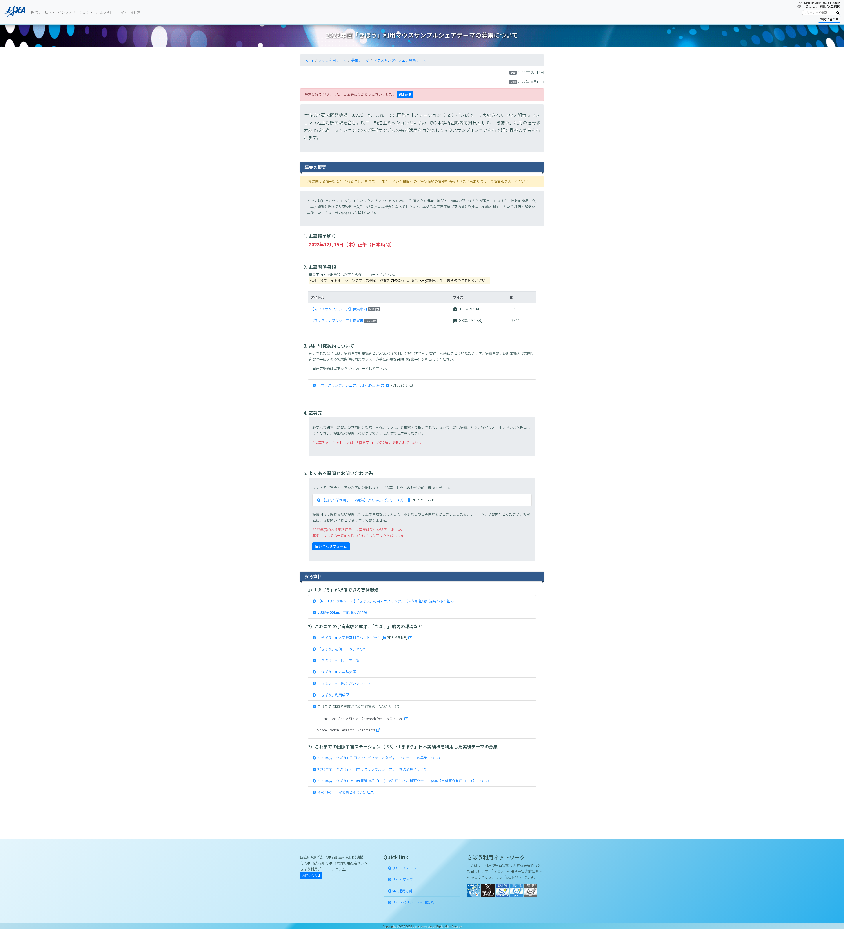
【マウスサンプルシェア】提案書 (337, 320)
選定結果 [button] (405, 94)
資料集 (135, 12)
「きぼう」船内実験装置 (336, 671)
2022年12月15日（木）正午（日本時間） (352, 244)
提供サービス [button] (41, 12)
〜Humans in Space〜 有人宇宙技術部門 (820, 2)
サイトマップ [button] (402, 879)
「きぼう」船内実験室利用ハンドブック (349, 637)
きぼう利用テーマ (332, 60)
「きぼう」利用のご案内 (821, 6)
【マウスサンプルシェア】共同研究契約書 (350, 385)
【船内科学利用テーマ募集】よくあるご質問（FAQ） (364, 500)
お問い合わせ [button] (829, 19)
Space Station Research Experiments (346, 730)
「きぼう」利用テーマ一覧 (338, 660)
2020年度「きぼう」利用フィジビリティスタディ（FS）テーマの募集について (379, 757)
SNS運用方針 (402, 890)
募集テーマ (360, 60)
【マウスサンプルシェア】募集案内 (339, 309)
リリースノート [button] (404, 868)
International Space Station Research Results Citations (360, 718)
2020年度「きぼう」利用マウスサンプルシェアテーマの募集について (372, 769)
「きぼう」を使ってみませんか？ (343, 648)
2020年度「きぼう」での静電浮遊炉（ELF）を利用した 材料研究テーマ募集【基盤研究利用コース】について (403, 780)
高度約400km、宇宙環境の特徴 (342, 612)
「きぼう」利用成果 (333, 694)
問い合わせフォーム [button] (331, 546)
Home (308, 60)
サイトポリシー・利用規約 (413, 902)
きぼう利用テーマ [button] (110, 12)
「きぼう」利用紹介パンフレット (343, 683)
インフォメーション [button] (74, 12)
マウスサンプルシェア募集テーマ (400, 60)
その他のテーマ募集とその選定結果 (345, 792)
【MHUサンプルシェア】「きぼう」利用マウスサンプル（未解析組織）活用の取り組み (385, 601)
